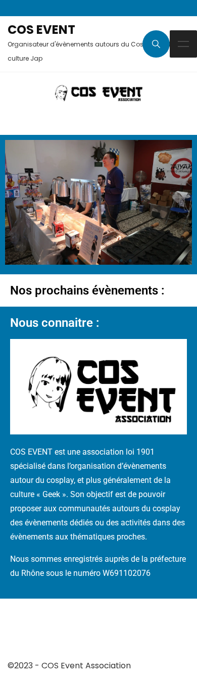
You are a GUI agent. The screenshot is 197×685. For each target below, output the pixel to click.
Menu (183, 44)
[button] (66, 260)
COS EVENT (41, 29)
